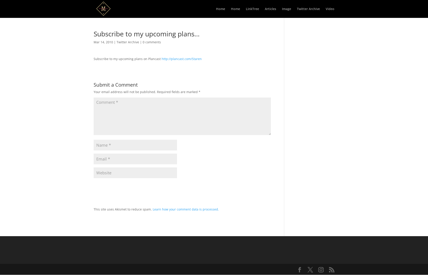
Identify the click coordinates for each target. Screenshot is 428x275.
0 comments (152, 42)
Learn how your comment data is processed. (186, 209)
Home (220, 9)
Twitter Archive (308, 9)
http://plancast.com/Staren (182, 59)
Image (286, 9)
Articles (270, 9)
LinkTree (252, 9)
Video (330, 9)
